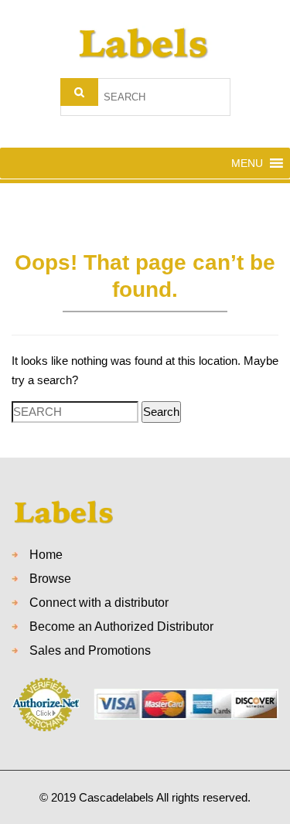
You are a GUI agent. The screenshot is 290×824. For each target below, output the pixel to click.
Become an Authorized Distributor (121, 626)
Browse (50, 578)
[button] (247, 163)
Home (46, 554)
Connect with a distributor (99, 602)
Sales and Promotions (90, 650)
